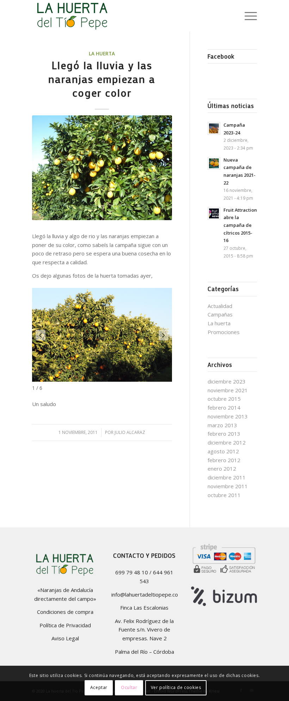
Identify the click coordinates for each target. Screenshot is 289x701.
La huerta (102, 53)
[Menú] (247, 16)
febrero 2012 (224, 460)
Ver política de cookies (176, 687)
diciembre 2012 (227, 442)
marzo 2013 (222, 425)
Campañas (220, 314)
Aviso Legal (65, 638)
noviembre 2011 (228, 486)
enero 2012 (222, 468)
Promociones (224, 332)
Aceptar (98, 687)
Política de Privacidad (65, 625)
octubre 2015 (224, 398)
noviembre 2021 (228, 390)
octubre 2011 (224, 494)
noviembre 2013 (228, 416)
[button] (40, 335)
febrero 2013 (224, 433)
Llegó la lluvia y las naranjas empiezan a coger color (101, 78)
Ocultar (129, 687)
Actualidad (220, 305)
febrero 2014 (224, 407)
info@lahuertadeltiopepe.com (147, 594)
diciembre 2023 (227, 381)
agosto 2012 (223, 451)
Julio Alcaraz (130, 432)
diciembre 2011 (227, 477)
